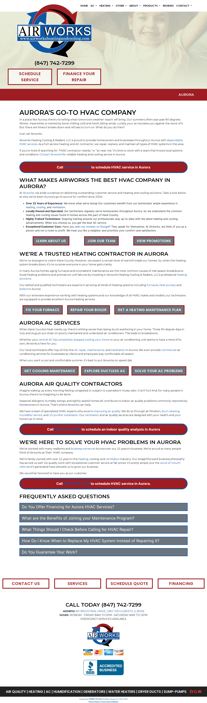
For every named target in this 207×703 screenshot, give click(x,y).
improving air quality (107, 411)
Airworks (28, 192)
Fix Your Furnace (42, 309)
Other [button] (120, 6)
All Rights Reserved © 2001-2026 (115, 699)
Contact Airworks (50, 154)
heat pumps (167, 285)
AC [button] (92, 6)
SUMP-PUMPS (175, 691)
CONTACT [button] (183, 6)
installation (118, 350)
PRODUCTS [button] (150, 6)
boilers (23, 289)
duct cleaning (171, 411)
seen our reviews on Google (92, 226)
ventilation (58, 207)
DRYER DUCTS (149, 691)
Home (84, 6)
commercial (169, 350)
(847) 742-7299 (54, 63)
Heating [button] (105, 6)
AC (48, 691)
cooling (40, 207)
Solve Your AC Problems (159, 371)
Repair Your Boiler (89, 309)
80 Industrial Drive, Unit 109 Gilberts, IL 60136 (110, 611)
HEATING (36, 691)
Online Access (95, 699)
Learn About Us (51, 241)
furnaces (152, 285)
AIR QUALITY (16, 691)
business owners (81, 448)
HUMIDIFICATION (67, 691)
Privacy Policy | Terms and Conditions (103, 702)
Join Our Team (101, 241)
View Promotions (154, 241)
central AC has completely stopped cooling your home (74, 339)
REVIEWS (168, 6)
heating (30, 207)
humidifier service (30, 415)
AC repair (80, 350)
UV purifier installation (63, 415)
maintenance (95, 350)
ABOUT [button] (134, 6)
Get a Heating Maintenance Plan (149, 309)
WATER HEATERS (121, 691)
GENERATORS (94, 691)
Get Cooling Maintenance (49, 371)
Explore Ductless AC (105, 371)
